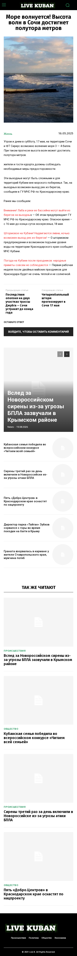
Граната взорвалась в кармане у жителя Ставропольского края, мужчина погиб (26, 555)
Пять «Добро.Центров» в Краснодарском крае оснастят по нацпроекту (25, 501)
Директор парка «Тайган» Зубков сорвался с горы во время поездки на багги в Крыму (26, 528)
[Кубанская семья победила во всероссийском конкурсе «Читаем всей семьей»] (62, 447)
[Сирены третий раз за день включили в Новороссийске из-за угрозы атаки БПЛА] (62, 474)
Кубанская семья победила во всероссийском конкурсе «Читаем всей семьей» (25, 448)
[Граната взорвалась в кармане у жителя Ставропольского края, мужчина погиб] (62, 554)
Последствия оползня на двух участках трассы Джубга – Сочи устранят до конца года (19, 303)
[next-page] (67, 354)
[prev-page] (60, 354)
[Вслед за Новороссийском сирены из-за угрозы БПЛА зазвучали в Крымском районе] (38, 622)
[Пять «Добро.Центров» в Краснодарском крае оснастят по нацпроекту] (62, 501)
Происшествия (15, 651)
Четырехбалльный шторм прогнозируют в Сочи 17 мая (55, 300)
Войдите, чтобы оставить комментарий (38, 331)
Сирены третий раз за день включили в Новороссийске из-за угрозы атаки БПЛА (25, 474)
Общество (11, 729)
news (10, 426)
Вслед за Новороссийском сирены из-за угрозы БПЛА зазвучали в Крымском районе (35, 406)
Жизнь (8, 133)
